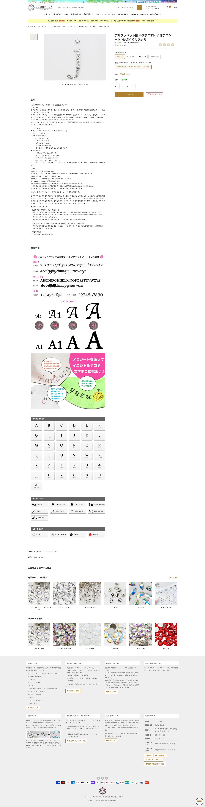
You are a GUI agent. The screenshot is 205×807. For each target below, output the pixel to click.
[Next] (177, 634)
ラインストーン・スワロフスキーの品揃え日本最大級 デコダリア (102, 797)
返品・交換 (111, 740)
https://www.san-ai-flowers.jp (165, 750)
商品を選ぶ (87, 14)
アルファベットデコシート (60, 26)
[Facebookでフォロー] (98, 778)
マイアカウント (152, 8)
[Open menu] (199, 801)
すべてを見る (173, 578)
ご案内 (66, 14)
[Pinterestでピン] (164, 44)
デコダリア (47, 26)
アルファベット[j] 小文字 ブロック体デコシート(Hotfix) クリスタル (89, 26)
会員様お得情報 (76, 14)
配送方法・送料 (74, 691)
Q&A (97, 14)
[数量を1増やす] (133, 86)
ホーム (48, 14)
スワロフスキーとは (108, 14)
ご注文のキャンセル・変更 (77, 741)
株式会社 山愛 (159, 725)
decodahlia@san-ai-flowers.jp (165, 744)
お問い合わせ (154, 14)
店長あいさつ (161, 755)
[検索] (139, 7)
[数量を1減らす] (122, 86)
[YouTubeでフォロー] (106, 778)
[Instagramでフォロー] (102, 778)
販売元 (149, 755)
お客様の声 (134, 14)
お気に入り (144, 14)
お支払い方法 (33, 707)
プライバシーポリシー (154, 760)
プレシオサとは (123, 14)
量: (116, 86)
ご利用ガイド (57, 14)
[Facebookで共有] (160, 44)
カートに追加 (129, 94)
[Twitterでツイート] (168, 44)
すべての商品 (37, 26)
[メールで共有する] (172, 44)
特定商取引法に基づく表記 (155, 764)
